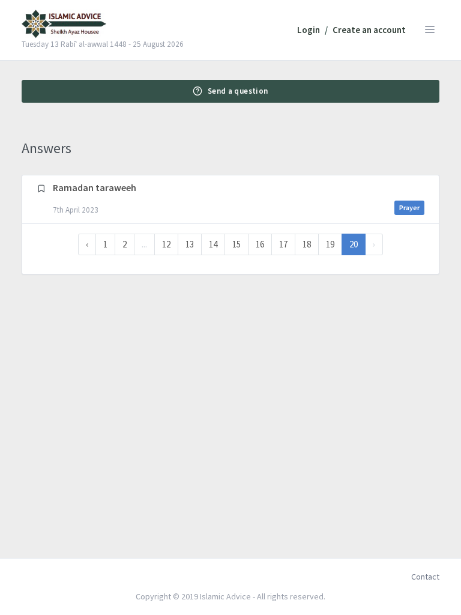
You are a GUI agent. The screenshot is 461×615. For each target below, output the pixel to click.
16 (260, 244)
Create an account (369, 29)
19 (330, 244)
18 (307, 244)
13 (189, 244)
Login (308, 29)
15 (236, 244)
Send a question (238, 91)
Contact (425, 576)
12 (166, 244)
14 (213, 244)
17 (283, 244)
